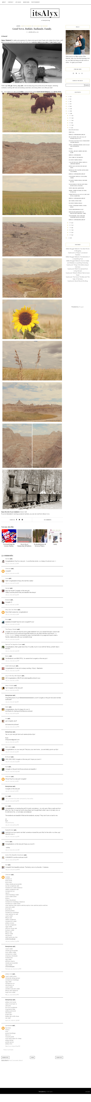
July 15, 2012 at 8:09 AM (12, 713)
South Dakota (37, 26)
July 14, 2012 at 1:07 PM (12, 680)
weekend (45, 26)
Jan (70, 235)
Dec (70, 115)
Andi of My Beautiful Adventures (14, 855)
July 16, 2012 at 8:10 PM (12, 825)
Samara (7, 558)
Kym (6, 796)
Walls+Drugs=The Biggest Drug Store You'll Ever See (78, 184)
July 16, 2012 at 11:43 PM (12, 836)
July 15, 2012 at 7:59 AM (12, 702)
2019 (69, 96)
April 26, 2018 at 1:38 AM (12, 1020)
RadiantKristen (9, 830)
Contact (10, 2)
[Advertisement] (16, 1076)
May (70, 225)
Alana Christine (9, 685)
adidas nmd (8, 974)
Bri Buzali (8, 757)
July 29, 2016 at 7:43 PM (12, 941)
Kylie (6, 766)
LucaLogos (49, 1091)
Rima (6, 619)
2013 (69, 111)
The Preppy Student (11, 629)
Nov (70, 118)
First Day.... (72, 132)
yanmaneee (8, 1025)
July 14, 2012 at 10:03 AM (12, 624)
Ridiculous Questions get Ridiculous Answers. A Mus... (77, 212)
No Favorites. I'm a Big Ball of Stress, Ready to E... (77, 137)
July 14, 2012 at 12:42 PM (12, 670)
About (4, 2)
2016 (69, 103)
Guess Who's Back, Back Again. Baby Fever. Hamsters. (79, 195)
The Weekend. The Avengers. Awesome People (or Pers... (77, 216)
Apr (70, 227)
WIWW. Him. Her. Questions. (76, 188)
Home (32, 1057)
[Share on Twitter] (19, 519)
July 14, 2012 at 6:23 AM (12, 583)
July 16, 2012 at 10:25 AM (12, 761)
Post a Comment (8, 1049)
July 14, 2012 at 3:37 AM (12, 563)
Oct (70, 120)
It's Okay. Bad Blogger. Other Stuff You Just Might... (79, 141)
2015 (69, 106)
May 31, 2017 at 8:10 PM (12, 994)
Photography (35, 2)
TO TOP (88, 1092)
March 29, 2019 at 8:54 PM (12, 1046)
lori (6, 718)
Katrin (7, 707)
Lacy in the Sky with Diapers (13, 675)
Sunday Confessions (75, 155)
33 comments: (47, 519)
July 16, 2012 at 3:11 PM (11, 781)
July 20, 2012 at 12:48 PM (12, 869)
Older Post (59, 1057)
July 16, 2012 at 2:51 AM (12, 752)
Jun (70, 222)
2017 (69, 101)
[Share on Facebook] (16, 519)
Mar (70, 230)
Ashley (7, 841)
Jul (70, 127)
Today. (71, 148)
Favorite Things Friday (75, 160)
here (48, 514)
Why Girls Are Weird (11, 609)
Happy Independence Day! (76, 209)
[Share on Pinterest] (22, 519)
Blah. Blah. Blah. (74, 129)
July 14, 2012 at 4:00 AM (12, 573)
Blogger (81, 307)
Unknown (8, 568)
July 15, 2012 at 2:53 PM (12, 742)
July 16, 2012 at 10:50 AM (12, 771)
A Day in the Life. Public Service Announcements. (78, 162)
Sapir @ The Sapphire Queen (13, 644)
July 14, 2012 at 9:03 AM (12, 614)
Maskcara (26, 2)
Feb (70, 232)
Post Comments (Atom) (16, 1060)
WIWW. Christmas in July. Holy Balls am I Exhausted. (79, 145)
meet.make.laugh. (10, 666)
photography (28, 26)
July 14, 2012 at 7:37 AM (12, 604)
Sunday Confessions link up (77, 198)
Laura (6, 578)
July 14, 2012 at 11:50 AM (12, 651)
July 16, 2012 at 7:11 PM (11, 791)
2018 (69, 99)
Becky (7, 656)
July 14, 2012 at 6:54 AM (12, 594)
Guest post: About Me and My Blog (78, 281)
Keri (6, 865)
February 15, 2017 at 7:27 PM (13, 969)
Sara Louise (8, 747)
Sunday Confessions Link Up (77, 134)
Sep (70, 122)
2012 (69, 113)
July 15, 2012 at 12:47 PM (12, 727)
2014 (69, 108)
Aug (70, 125)
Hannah (7, 588)
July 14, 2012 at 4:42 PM (12, 690)
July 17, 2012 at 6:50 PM (12, 859)
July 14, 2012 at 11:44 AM (12, 639)
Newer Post (5, 1057)
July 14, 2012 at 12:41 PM (12, 661)
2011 (69, 238)
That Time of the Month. (76, 157)
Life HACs (18, 2)
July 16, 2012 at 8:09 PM (12, 801)
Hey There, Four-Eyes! (75, 200)
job (22, 26)
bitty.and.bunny (9, 822)
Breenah (7, 600)
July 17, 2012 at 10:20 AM (12, 850)
